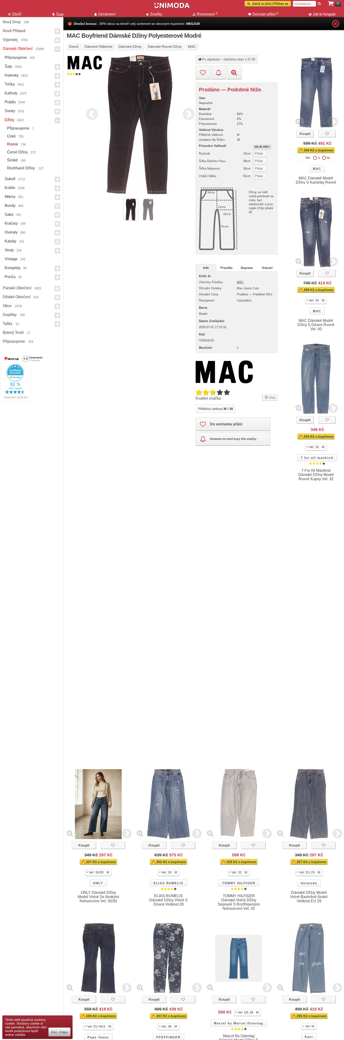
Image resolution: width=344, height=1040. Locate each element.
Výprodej (10, 40)
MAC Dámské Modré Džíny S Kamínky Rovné (316, 180)
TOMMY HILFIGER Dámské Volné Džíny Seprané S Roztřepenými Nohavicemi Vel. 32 (239, 902)
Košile (10, 188)
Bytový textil (13, 332)
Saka (9, 214)
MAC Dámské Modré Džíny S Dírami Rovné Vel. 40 (315, 325)
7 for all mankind (317, 458)
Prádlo (10, 102)
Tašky (7, 324)
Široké (12, 160)
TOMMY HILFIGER (238, 883)
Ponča (10, 277)
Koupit (305, 134)
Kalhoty (11, 93)
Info (206, 268)
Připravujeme (16, 57)
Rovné (12, 144)
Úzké (11, 136)
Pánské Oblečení (17, 288)
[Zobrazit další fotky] (333, 121)
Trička (10, 84)
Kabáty (10, 241)
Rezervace (207, 13)
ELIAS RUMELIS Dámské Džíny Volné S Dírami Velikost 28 (168, 900)
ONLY (98, 883)
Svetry (10, 111)
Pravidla (226, 268)
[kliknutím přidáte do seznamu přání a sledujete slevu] (327, 133)
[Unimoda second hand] (172, 7)
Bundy (10, 206)
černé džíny (17, 152)
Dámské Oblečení (18, 49)
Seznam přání (265, 13)
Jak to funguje (324, 14)
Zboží (16, 14)
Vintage (11, 259)
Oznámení (106, 14)
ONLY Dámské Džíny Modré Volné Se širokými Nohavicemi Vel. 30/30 (98, 897)
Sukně (10, 179)
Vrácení (267, 268)
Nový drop (12, 22)
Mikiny (10, 197)
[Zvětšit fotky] (298, 121)
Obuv (7, 306)
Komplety (12, 268)
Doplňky (10, 315)
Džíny (9, 120)
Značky (156, 14)
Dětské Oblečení (16, 297)
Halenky (11, 75)
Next (187, 113)
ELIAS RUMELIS (168, 883)
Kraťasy (11, 223)
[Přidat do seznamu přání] (203, 72)
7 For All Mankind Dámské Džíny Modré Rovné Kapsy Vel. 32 (316, 474)
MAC (317, 169)
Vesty (9, 250)
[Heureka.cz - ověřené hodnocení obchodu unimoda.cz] (15, 400)
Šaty (8, 66)
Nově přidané (14, 31)
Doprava (247, 268)
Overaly (11, 232)
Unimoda (309, 883)
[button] (316, 300)
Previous (91, 113)
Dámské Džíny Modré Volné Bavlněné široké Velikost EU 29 (309, 897)
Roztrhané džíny (21, 168)
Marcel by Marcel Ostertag (238, 1023)
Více (271, 397)
